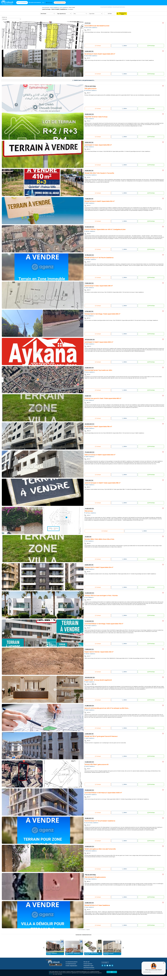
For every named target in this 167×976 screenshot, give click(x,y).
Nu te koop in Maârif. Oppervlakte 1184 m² (98, 426)
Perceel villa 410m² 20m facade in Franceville (99, 173)
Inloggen (49, 2)
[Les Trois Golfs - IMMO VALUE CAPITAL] (99, 942)
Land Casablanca (64, 7)
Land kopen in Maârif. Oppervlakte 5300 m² (98, 342)
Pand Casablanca (54, 7)
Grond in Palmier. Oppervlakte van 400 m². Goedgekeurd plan (105, 229)
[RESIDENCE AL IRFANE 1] (117, 942)
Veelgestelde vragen (88, 965)
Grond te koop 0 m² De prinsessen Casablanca (99, 821)
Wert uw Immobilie (22, 2)
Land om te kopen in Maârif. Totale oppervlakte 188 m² (102, 483)
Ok (112, 972)
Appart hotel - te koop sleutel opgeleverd (98, 680)
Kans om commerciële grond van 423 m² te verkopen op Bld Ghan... (106, 708)
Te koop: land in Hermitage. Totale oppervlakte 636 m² (102, 314)
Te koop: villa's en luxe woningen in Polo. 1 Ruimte (101, 595)
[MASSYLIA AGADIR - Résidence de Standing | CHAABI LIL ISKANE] (80, 942)
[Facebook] (102, 965)
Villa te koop (88, 511)
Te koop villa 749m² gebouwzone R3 (96, 764)
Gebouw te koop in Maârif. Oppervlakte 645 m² (99, 454)
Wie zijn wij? (86, 961)
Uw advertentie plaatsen (60, 2)
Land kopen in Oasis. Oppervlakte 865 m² (98, 145)
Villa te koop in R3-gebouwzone (95, 877)
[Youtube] (110, 965)
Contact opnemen (88, 963)
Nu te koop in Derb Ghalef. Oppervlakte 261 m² (99, 54)
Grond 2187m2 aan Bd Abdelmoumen (96, 26)
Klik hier (51, 974)
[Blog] (107, 965)
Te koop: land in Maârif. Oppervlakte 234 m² (98, 567)
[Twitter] (105, 965)
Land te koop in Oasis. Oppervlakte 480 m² (98, 286)
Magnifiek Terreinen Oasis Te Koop (95, 117)
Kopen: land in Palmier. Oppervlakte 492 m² (98, 652)
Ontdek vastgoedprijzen (71, 965)
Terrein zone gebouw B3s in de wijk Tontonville (100, 849)
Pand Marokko (46, 7)
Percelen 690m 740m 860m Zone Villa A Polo (99, 539)
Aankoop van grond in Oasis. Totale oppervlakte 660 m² (102, 398)
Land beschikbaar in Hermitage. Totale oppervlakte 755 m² (103, 623)
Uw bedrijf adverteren (71, 963)
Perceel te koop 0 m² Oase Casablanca (97, 905)
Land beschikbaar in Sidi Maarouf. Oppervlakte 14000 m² (103, 792)
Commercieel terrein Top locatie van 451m (98, 370)
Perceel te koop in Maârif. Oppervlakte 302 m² (99, 201)
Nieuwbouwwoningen (35, 2)
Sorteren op (4, 17)
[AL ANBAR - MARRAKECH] (61, 942)
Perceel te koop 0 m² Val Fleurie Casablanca (98, 257)
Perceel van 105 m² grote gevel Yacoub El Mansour (101, 736)
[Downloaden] (55, 963)
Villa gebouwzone (90, 88)
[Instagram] (112, 965)
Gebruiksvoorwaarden (89, 967)
